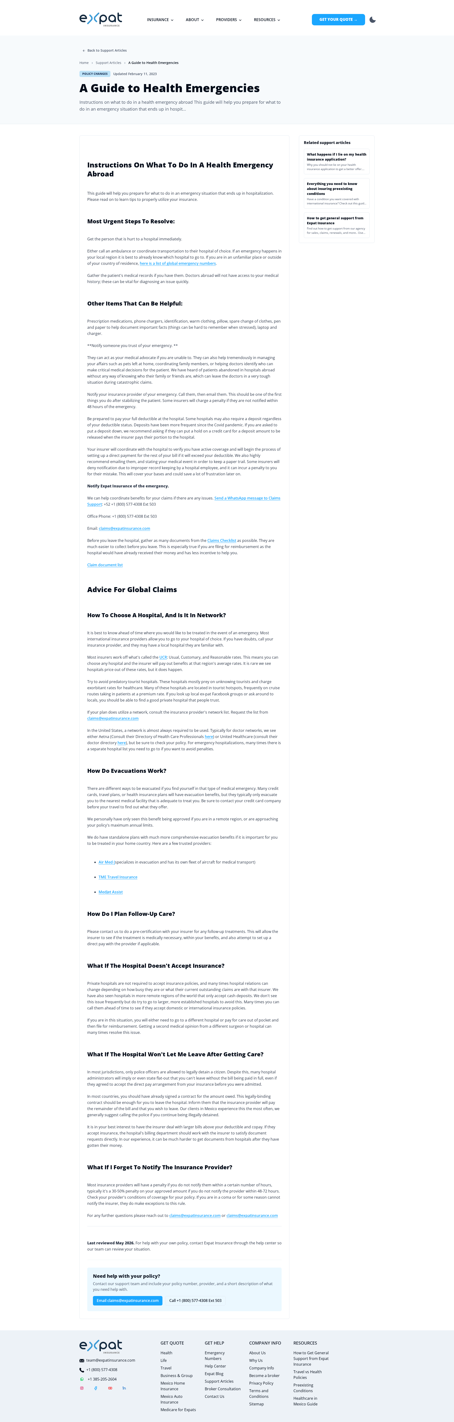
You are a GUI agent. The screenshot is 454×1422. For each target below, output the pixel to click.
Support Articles (219, 1381)
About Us (257, 1352)
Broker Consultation (223, 1388)
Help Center (215, 1366)
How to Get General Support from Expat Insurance (311, 1358)
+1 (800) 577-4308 (101, 1369)
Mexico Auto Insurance (172, 1399)
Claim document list (105, 564)
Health (166, 1352)
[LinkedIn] (124, 1389)
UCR (163, 657)
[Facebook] (96, 1389)
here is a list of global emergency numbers (178, 263)
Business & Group (177, 1375)
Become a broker (264, 1375)
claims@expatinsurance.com (124, 528)
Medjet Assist (111, 892)
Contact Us (214, 1396)
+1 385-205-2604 (102, 1379)
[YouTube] (110, 1389)
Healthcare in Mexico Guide (305, 1401)
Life (164, 1360)
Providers (226, 19)
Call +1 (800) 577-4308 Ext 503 (195, 1300)
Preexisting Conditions (303, 1387)
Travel (166, 1368)
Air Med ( (107, 862)
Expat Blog (214, 1373)
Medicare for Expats (178, 1409)
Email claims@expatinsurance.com (128, 1300)
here (209, 736)
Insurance (158, 19)
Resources (264, 19)
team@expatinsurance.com (110, 1360)
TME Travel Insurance (118, 877)
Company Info (261, 1368)
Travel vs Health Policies (307, 1374)
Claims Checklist (221, 540)
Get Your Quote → (338, 19)
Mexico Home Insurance (173, 1386)
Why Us (256, 1360)
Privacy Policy (261, 1383)
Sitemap (256, 1404)
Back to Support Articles (107, 50)
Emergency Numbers (215, 1355)
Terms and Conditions (259, 1393)
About (192, 19)
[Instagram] (81, 1389)
